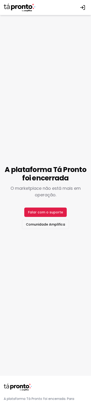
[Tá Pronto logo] (19, 7)
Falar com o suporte (45, 212)
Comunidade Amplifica (45, 224)
